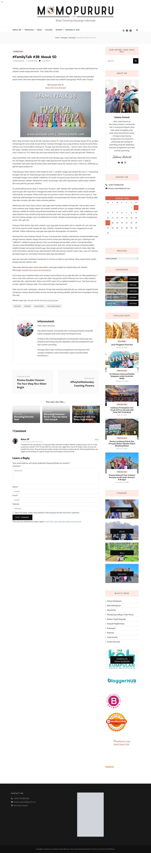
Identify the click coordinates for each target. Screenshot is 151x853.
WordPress (111, 849)
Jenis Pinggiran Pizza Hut (122, 344)
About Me (16, 30)
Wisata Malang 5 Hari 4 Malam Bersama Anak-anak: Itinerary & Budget (122, 477)
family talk (17, 306)
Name (15, 487)
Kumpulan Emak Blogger (122, 660)
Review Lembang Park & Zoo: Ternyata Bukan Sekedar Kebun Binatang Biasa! (121, 443)
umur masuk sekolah (54, 306)
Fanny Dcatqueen (114, 601)
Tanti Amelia (112, 637)
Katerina (110, 633)
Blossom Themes (91, 849)
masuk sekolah (39, 306)
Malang (122, 574)
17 (108, 223)
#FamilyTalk (49, 300)
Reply (97, 439)
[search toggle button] (137, 30)
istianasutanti (19, 61)
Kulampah (111, 628)
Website (15, 504)
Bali (122, 553)
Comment (16, 466)
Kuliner (48, 30)
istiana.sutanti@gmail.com (119, 188)
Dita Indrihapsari (114, 605)
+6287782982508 (116, 185)
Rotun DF (25, 439)
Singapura (122, 510)
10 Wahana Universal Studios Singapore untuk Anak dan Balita (122, 376)
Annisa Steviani (113, 642)
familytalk (27, 306)
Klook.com (109, 767)
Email (15, 495)
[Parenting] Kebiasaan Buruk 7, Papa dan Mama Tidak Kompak (55, 417)
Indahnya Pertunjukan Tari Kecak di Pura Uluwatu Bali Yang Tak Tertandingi (122, 410)
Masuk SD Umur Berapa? (55, 88)
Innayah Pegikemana (115, 624)
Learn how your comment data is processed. (63, 521)
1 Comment (46, 61)
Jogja (122, 531)
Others (59, 30)
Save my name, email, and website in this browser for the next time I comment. (47, 513)
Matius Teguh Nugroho (116, 619)
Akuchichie (111, 610)
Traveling (29, 30)
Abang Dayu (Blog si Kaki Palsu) (120, 614)
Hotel (39, 30)
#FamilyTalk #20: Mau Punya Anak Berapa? (84, 418)
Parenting (18, 51)
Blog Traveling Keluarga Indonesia (75, 20)
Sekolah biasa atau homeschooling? (36, 270)
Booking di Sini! (72, 30)
